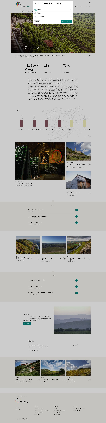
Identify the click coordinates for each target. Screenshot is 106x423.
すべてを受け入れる (66, 21)
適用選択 (37, 21)
